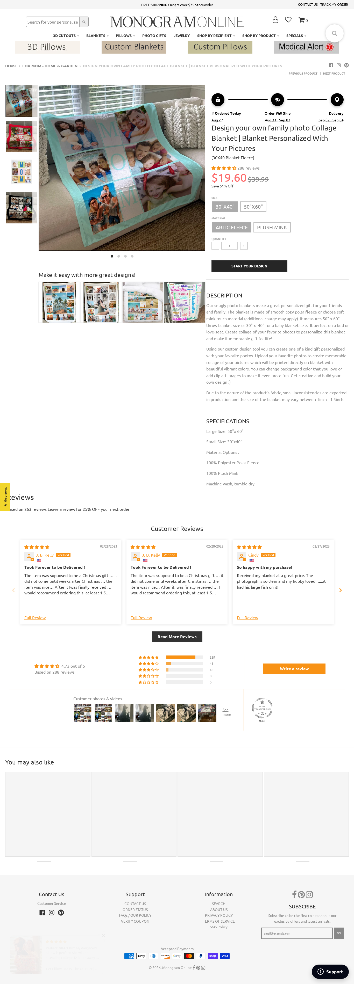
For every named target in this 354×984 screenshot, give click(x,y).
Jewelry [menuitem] (182, 35)
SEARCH (218, 903)
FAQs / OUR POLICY (135, 915)
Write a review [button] (294, 668)
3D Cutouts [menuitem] (64, 35)
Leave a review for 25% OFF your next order (89, 509)
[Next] (208, 173)
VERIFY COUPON (135, 921)
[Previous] (35, 173)
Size (214, 197)
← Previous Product (301, 73)
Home (11, 65)
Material (218, 218)
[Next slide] (340, 590)
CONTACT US (308, 4)
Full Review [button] (35, 617)
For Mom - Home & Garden (49, 65)
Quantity (218, 239)
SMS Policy (219, 926)
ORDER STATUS (135, 909)
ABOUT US (219, 909)
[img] (36, 546)
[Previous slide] (13, 590)
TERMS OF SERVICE (219, 921)
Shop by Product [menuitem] (259, 35)
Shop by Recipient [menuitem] (214, 35)
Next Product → (336, 73)
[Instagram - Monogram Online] (338, 65)
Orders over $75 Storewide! (177, 4)
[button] (224, 167)
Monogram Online (177, 967)
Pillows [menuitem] (124, 35)
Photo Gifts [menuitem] (154, 35)
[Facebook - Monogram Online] (331, 65)
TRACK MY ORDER (334, 4)
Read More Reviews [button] (177, 636)
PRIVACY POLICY (219, 915)
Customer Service (51, 903)
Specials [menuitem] (294, 35)
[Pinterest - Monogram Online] (346, 65)
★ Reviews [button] (5, 497)
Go (339, 933)
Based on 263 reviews (26, 509)
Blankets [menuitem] (95, 35)
